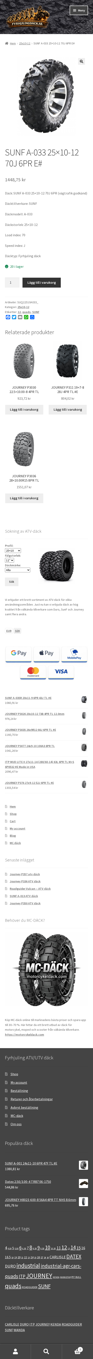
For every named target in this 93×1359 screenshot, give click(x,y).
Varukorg (71, 1348)
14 (73, 1247)
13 (69, 1248)
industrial (28, 1265)
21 (22, 1257)
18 (12, 1257)
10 (47, 1247)
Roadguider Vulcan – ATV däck (30, 889)
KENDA (56, 1277)
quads (26, 312)
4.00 (10, 1248)
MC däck (15, 843)
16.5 (8, 1257)
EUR (8, 631)
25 (35, 1257)
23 (29, 1257)
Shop (13, 814)
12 (19, 312)
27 (42, 1257)
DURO (10, 1266)
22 (25, 1257)
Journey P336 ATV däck (25, 881)
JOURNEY (39, 1276)
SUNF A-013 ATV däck (24, 896)
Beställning (19, 1090)
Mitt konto (15, 1351)
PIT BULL (76, 1277)
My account (17, 828)
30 (48, 1257)
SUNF (35, 312)
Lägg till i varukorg (41, 282)
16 (83, 1248)
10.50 (53, 1248)
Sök (46, 1351)
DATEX (73, 1256)
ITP (22, 1276)
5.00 (17, 1248)
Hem (13, 43)
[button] (81, 61)
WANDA (19, 1330)
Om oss (16, 1124)
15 (78, 1248)
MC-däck (17, 1115)
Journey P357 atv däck (25, 874)
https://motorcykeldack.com (24, 1034)
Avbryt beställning (24, 1107)
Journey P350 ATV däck (25, 903)
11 (58, 1248)
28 (45, 1257)
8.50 (35, 1248)
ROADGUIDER (29, 1287)
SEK (17, 631)
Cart (13, 821)
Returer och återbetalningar (32, 1099)
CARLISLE (58, 1256)
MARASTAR (65, 1277)
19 (15, 1257)
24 (32, 1257)
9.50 (42, 1248)
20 (19, 1257)
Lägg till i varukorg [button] (24, 409)
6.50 (24, 1248)
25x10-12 (24, 43)
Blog (13, 836)
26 (38, 1257)
